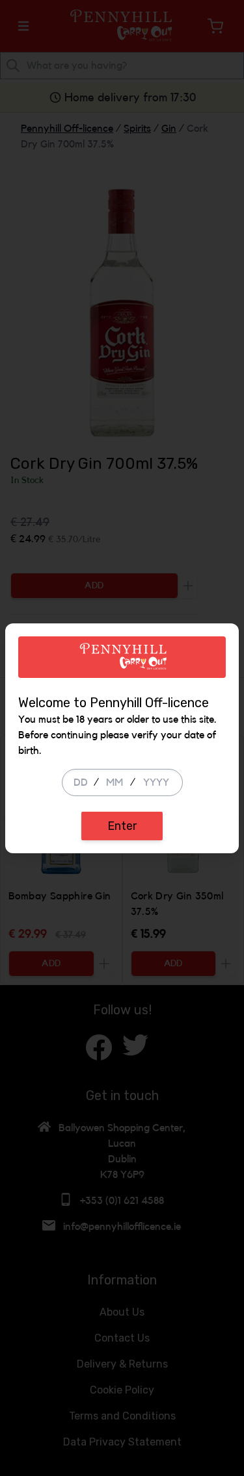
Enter (122, 826)
